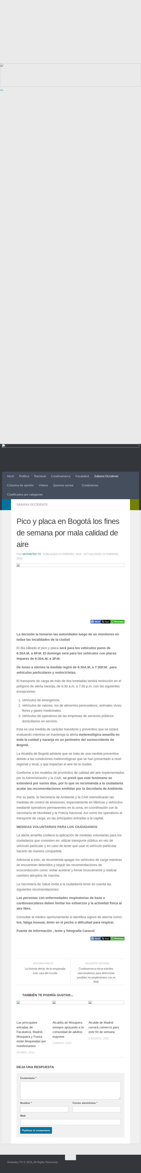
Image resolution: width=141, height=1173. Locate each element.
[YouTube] (117, 1164)
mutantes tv (32, 554)
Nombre (26, 1102)
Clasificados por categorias (25, 494)
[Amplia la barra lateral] (6, 504)
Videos (43, 485)
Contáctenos (90, 485)
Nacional (40, 476)
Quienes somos (63, 485)
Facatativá (82, 476)
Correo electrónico (85, 1102)
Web (23, 1115)
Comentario (28, 1078)
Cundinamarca (60, 476)
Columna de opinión (20, 485)
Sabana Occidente (106, 476)
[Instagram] (131, 1164)
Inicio (10, 476)
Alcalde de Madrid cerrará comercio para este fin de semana (103, 1027)
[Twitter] (124, 1164)
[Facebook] (111, 1164)
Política (24, 476)
